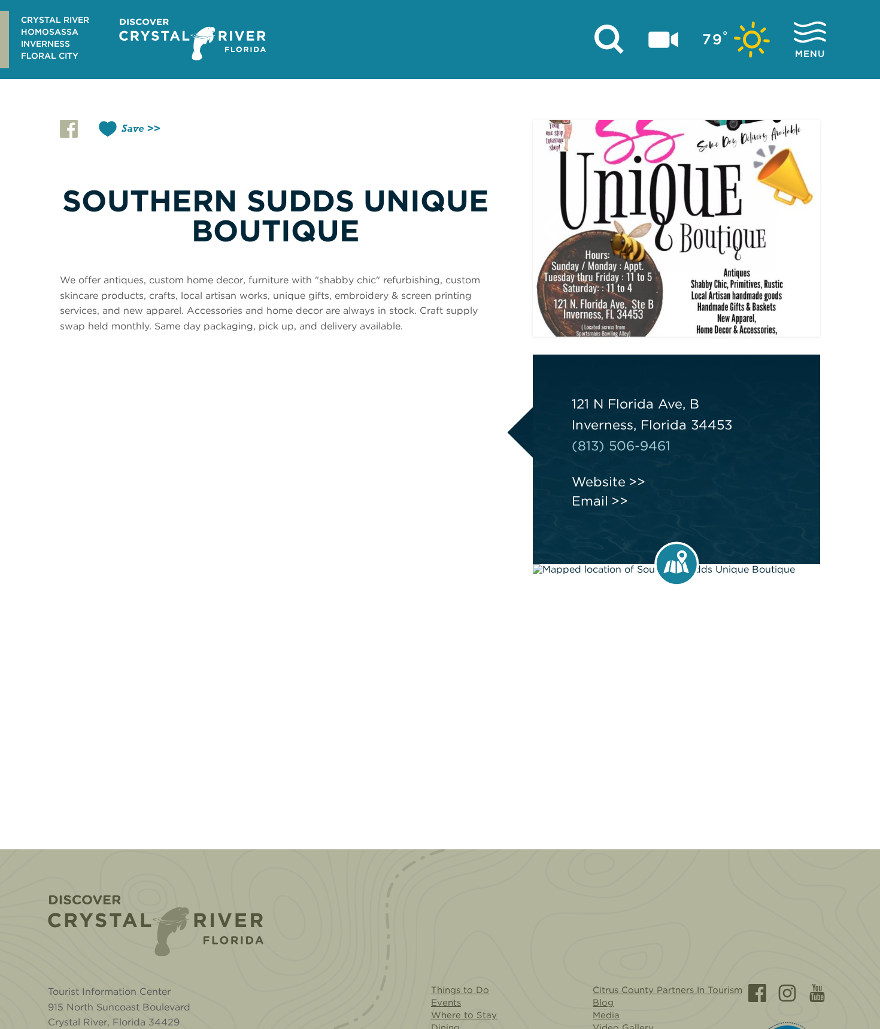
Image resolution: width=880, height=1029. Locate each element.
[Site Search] (609, 39)
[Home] (155, 925)
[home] (192, 39)
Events (446, 1002)
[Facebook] (757, 993)
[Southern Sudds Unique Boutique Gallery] (676, 228)
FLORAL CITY (49, 55)
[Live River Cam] (663, 39)
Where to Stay (464, 1015)
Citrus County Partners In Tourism (667, 990)
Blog (603, 1002)
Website (599, 481)
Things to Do (460, 990)
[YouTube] (817, 993)
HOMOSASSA (49, 32)
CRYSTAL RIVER (55, 20)
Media (606, 1015)
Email (590, 500)
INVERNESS (45, 44)
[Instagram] (787, 993)
